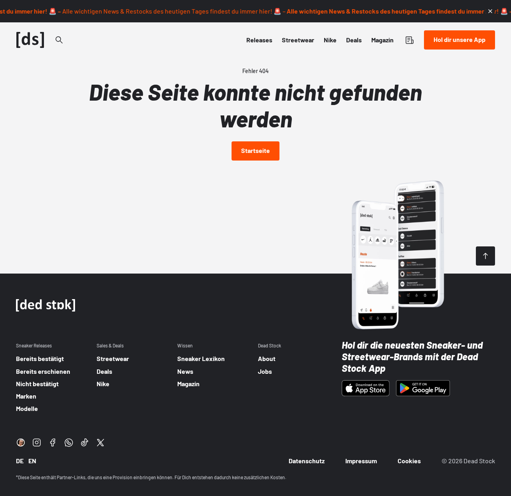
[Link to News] (59, 40)
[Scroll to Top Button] (485, 256)
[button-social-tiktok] (84, 442)
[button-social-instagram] (37, 442)
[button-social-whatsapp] (68, 442)
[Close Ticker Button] (490, 11)
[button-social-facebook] (52, 442)
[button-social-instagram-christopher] (21, 442)
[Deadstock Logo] (30, 40)
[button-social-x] (100, 442)
